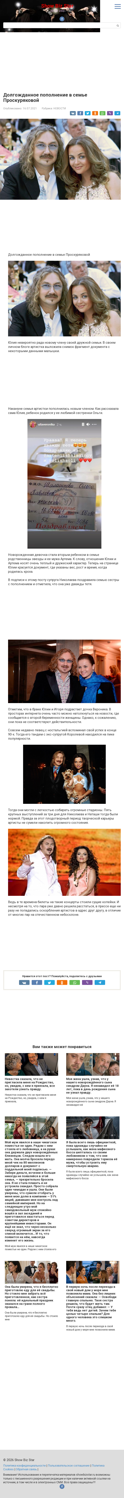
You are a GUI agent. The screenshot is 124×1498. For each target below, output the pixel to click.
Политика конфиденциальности (24, 1465)
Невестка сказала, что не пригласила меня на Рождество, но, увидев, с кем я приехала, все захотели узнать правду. (30, 1084)
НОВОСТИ (59, 108)
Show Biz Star (57, 6)
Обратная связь (26, 1469)
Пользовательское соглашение (69, 1465)
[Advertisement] (62, 59)
